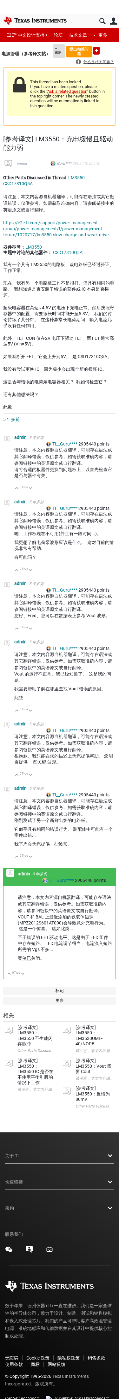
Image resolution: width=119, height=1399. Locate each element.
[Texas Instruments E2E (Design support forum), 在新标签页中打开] (29, 1251)
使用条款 (14, 1364)
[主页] (35, 20)
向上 (17, 488)
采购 (9, 1208)
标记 (60, 990)
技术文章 (78, 35)
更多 (102, 35)
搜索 (102, 21)
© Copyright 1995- (28, 1376)
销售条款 (96, 1358)
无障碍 (11, 1358)
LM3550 (76, 177)
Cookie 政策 (38, 1358)
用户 (113, 21)
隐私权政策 (68, 1358)
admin (22, 164)
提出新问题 (96, 51)
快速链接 (14, 1181)
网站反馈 (56, 1364)
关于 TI (12, 1155)
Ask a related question (67, 91)
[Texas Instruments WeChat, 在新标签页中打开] (9, 1251)
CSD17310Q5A (18, 183)
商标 (35, 1364)
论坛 (58, 35)
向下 (30, 488)
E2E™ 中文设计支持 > (27, 35)
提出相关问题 (79, 51)
